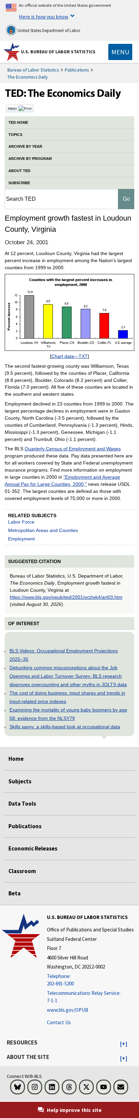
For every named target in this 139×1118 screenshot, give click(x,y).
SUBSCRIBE (19, 183)
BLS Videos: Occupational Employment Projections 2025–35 (63, 655)
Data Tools (22, 803)
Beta (14, 893)
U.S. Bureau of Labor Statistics (58, 52)
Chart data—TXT (69, 356)
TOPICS (15, 135)
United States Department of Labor (48, 30)
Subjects (19, 781)
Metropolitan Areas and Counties (43, 530)
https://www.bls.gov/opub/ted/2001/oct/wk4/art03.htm (66, 597)
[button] (123, 1044)
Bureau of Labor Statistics (33, 70)
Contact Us (59, 1022)
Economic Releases (32, 848)
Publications (77, 70)
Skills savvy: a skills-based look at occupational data (64, 726)
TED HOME (18, 122)
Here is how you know (43, 16)
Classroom (22, 871)
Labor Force (21, 522)
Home (16, 758)
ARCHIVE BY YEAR (25, 146)
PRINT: (13, 108)
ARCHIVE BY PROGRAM (30, 159)
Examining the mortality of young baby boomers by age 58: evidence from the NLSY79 (68, 714)
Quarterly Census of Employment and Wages (73, 448)
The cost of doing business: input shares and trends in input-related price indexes (67, 697)
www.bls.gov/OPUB (67, 1010)
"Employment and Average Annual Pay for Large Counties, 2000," (62, 480)
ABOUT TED (19, 171)
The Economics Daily (27, 77)
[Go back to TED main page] (69, 95)
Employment (21, 538)
